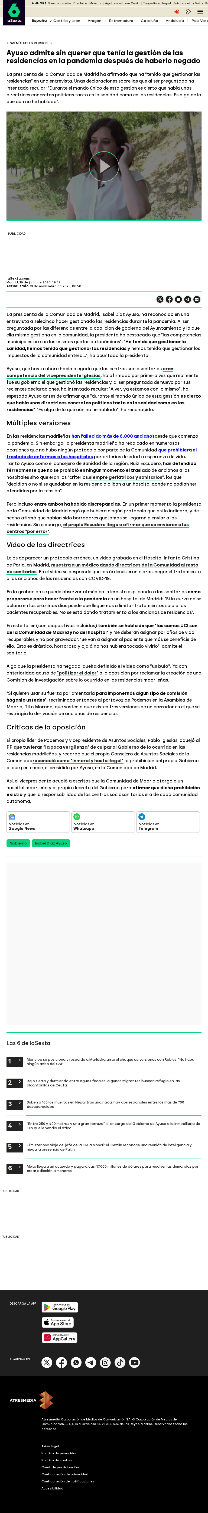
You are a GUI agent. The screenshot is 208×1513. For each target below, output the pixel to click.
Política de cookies (57, 1460)
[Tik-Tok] (120, 1367)
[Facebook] (61, 1367)
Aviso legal (50, 1446)
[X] (160, 301)
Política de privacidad (59, 1453)
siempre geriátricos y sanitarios (125, 477)
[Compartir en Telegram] (187, 302)
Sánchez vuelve (59, 3)
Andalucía (175, 20)
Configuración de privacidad (64, 1474)
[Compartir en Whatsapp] (178, 301)
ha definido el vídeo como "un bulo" (130, 666)
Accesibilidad (52, 1488)
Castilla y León (66, 20)
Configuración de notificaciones (68, 1481)
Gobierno (18, 843)
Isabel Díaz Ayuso (51, 843)
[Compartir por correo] (197, 302)
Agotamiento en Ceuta (123, 3)
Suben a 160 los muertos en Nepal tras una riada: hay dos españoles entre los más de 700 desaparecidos (105, 1104)
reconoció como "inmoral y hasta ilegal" (77, 760)
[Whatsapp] (76, 1367)
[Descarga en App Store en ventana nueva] (57, 1326)
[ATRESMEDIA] (104, 1401)
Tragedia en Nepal (157, 3)
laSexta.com (17, 278)
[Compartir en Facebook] (169, 301)
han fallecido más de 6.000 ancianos (113, 436)
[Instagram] (105, 1367)
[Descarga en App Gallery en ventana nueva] (59, 1342)
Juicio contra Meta (188, 3)
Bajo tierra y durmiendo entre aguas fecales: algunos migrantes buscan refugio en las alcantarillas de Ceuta (103, 1083)
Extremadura (121, 20)
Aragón (94, 20)
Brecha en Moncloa (88, 3)
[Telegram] (90, 1367)
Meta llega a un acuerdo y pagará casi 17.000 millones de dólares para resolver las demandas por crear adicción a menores (113, 1168)
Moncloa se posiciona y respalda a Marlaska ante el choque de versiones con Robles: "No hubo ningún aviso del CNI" (110, 1061)
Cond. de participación (60, 1467)
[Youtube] (134, 1367)
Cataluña (149, 20)
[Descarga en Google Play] (59, 1311)
